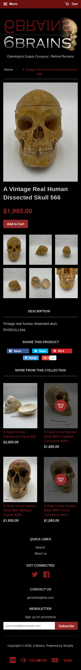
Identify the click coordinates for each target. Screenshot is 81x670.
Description (39, 311)
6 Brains (38, 645)
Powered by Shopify (59, 645)
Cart (74, 4)
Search (40, 547)
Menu (12, 4)
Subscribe (66, 625)
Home (8, 69)
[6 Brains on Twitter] (35, 574)
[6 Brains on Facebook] (46, 574)
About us (41, 553)
